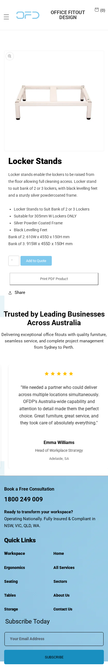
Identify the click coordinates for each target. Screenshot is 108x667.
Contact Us (62, 609)
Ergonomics (14, 567)
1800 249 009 (23, 499)
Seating (11, 581)
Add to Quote (36, 261)
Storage (11, 609)
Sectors (60, 581)
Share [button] (20, 292)
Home (58, 553)
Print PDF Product (54, 279)
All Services (63, 567)
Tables (10, 595)
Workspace (14, 553)
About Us (61, 595)
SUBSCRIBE (54, 657)
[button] (4, 17)
